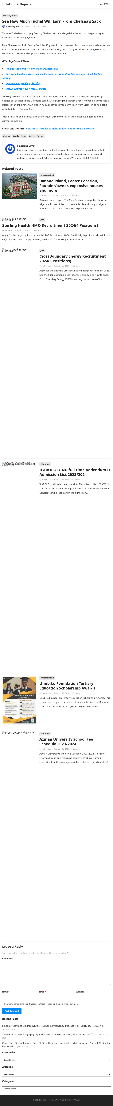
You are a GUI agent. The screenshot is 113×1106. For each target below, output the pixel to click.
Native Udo (9, 230)
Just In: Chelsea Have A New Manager (26, 88)
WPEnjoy (76, 1100)
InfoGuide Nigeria (17, 4)
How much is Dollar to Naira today (46, 128)
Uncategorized (10, 15)
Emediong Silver (13, 26)
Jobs (42, 219)
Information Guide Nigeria (50, 37)
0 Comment (45, 26)
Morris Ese (46, 195)
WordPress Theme (62, 1100)
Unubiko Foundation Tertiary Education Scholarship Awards (67, 686)
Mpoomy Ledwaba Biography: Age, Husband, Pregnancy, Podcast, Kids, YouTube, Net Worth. (53, 1025)
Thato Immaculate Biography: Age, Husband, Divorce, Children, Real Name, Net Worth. (50, 1034)
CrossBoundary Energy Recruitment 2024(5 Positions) (72, 258)
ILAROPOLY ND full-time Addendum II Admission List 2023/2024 (74, 472)
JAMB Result (73, 53)
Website (80, 991)
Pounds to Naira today (80, 128)
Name (6, 991)
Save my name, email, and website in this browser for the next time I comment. (42, 1004)
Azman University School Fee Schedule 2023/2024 (66, 741)
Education (45, 464)
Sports (31, 136)
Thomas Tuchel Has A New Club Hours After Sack (32, 68)
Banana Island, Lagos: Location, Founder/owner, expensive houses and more (71, 185)
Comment (7, 958)
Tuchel (40, 136)
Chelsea (6, 136)
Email (42, 991)
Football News (19, 136)
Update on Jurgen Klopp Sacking (23, 83)
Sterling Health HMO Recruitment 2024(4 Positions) (50, 225)
